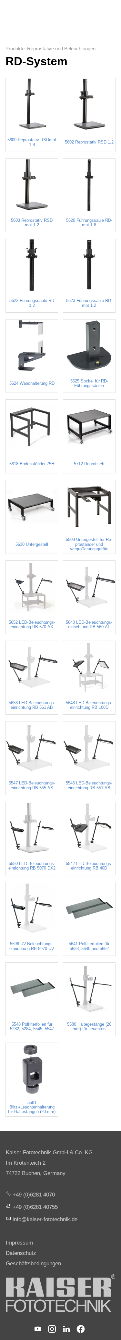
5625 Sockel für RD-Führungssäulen (89, 383)
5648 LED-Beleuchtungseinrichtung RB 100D (89, 705)
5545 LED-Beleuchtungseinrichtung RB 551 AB (89, 785)
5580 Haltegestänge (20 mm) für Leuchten (89, 1026)
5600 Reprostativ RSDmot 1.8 (31, 142)
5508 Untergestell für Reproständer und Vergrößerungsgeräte (89, 544)
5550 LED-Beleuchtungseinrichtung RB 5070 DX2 (31, 865)
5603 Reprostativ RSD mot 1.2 (32, 222)
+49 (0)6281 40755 (35, 1207)
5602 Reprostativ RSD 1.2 (89, 142)
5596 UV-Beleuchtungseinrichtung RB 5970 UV (31, 946)
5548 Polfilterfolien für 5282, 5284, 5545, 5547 (32, 1026)
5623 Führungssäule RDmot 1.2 (89, 302)
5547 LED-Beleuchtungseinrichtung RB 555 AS (32, 785)
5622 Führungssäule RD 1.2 (31, 302)
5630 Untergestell (31, 544)
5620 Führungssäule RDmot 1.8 (89, 222)
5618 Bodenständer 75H (31, 464)
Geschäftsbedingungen (33, 1263)
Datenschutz (21, 1253)
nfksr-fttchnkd (44, 1219)
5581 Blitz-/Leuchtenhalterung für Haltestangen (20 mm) (31, 1107)
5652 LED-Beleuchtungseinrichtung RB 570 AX (32, 624)
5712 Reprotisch (89, 464)
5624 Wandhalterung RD (32, 383)
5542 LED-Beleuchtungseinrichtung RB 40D (89, 865)
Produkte (15, 48)
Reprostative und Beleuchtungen (61, 48)
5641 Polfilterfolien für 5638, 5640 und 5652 (89, 946)
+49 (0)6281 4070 (34, 1195)
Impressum (19, 1243)
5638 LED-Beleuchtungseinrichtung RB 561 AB (32, 705)
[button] (38, 1329)
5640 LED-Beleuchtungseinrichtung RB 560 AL (89, 624)
